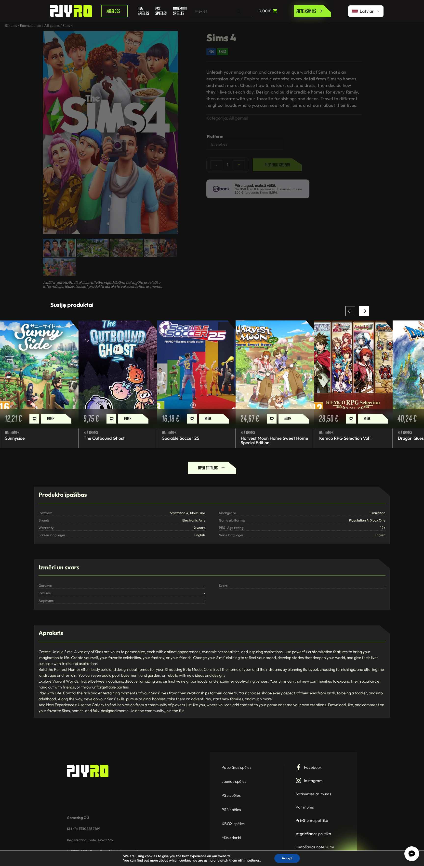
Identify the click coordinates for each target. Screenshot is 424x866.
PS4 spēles (160, 11)
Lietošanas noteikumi (315, 846)
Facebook (313, 767)
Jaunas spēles (234, 781)
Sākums (11, 25)
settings (253, 860)
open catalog (208, 467)
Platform (215, 136)
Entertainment (30, 25)
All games (52, 25)
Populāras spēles (237, 767)
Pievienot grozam (277, 164)
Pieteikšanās (306, 11)
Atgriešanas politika (313, 833)
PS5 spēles (143, 11)
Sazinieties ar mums (313, 793)
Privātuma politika (312, 820)
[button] (350, 311)
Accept (287, 858)
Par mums (305, 807)
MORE (50, 418)
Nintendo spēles (178, 11)
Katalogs (113, 11)
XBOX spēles (233, 823)
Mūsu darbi (231, 837)
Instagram (313, 780)
